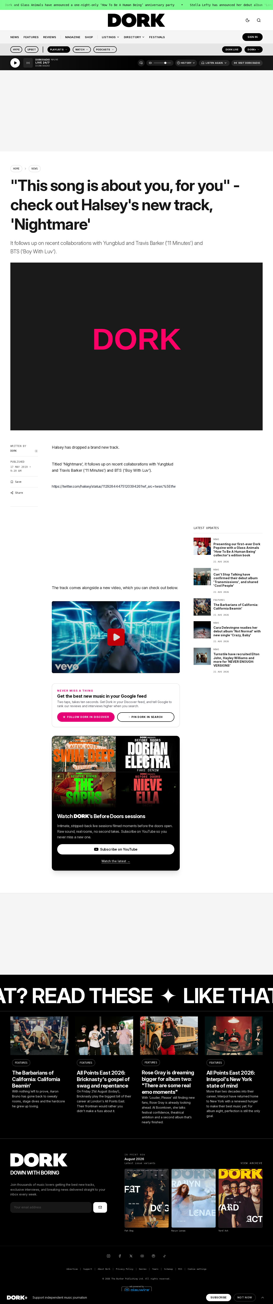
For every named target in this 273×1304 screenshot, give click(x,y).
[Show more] (262, 1297)
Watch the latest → (115, 861)
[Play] (15, 63)
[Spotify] (153, 1256)
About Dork (104, 1269)
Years (155, 1269)
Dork (13, 450)
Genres (143, 1269)
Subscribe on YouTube (118, 849)
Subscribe (218, 1297)
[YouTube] (142, 1256)
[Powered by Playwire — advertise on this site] (137, 1289)
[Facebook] (120, 1256)
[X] (131, 1256)
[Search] (259, 20)
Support (87, 1269)
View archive (252, 1163)
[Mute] (150, 62)
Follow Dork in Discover (86, 717)
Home (16, 168)
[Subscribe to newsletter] (100, 1207)
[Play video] (116, 637)
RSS (180, 1269)
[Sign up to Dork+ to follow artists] (36, 451)
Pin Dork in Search (146, 717)
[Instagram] (108, 1256)
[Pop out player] (141, 62)
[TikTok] (164, 1256)
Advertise (72, 1269)
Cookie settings (197, 1269)
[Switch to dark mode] (247, 20)
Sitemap (168, 1269)
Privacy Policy (125, 1269)
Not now (244, 1297)
